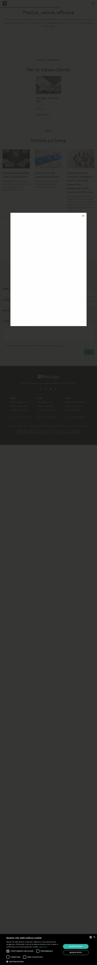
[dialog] (48, 949)
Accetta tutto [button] (75, 946)
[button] (33, 961)
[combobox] (90, 937)
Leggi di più (43, 947)
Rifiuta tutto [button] (76, 952)
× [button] (94, 937)
